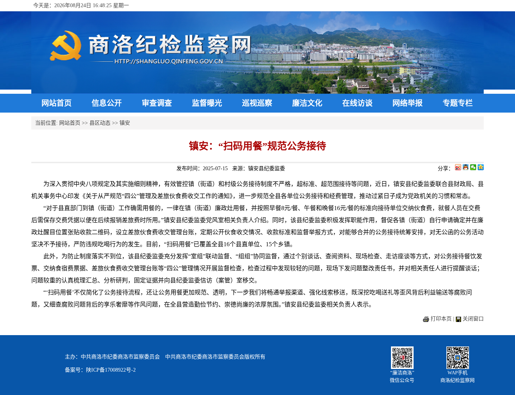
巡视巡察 (257, 103)
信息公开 (107, 103)
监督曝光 (207, 103)
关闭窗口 (473, 319)
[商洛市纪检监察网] (257, 92)
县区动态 (99, 123)
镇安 (125, 123)
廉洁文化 (307, 103)
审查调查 (157, 103)
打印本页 (441, 319)
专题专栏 (458, 103)
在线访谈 (357, 103)
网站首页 (56, 103)
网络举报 (407, 103)
